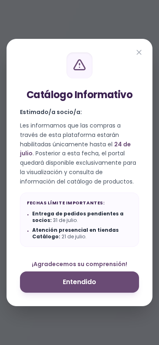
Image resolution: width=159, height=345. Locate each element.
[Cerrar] (139, 52)
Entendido (79, 282)
